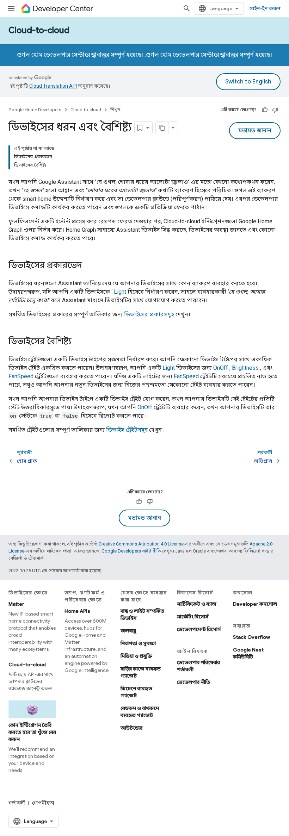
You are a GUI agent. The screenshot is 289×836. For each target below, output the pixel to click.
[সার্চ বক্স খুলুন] (187, 8)
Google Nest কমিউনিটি (248, 653)
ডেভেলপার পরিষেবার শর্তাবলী (198, 666)
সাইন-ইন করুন (265, 8)
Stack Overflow (251, 637)
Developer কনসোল (255, 604)
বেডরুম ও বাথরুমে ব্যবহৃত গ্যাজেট (140, 711)
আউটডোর (131, 728)
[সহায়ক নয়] (275, 110)
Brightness (245, 367)
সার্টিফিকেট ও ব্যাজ (196, 604)
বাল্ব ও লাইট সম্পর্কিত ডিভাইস (142, 614)
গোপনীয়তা (43, 803)
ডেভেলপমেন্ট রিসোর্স (199, 629)
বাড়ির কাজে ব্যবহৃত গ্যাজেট (141, 672)
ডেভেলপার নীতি (193, 682)
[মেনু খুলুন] (11, 8)
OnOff (220, 367)
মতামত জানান (254, 130)
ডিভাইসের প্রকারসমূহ (149, 314)
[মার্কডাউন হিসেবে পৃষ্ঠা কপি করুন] (162, 128)
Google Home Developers (34, 109)
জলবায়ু (128, 631)
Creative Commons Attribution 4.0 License (141, 544)
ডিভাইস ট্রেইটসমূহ (127, 429)
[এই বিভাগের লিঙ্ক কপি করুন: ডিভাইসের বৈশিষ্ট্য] (79, 342)
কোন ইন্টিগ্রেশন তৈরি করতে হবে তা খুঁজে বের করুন (32, 732)
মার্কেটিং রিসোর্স (193, 616)
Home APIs (77, 611)
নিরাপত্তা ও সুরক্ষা (138, 643)
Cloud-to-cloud (38, 30)
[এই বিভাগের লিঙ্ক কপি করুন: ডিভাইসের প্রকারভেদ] (89, 266)
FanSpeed (20, 376)
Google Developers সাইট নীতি (131, 551)
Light (120, 291)
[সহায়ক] (264, 110)
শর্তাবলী (16, 803)
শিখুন (115, 109)
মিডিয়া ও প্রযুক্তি (136, 656)
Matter (16, 604)
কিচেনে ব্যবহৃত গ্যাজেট (136, 692)
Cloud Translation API (53, 86)
